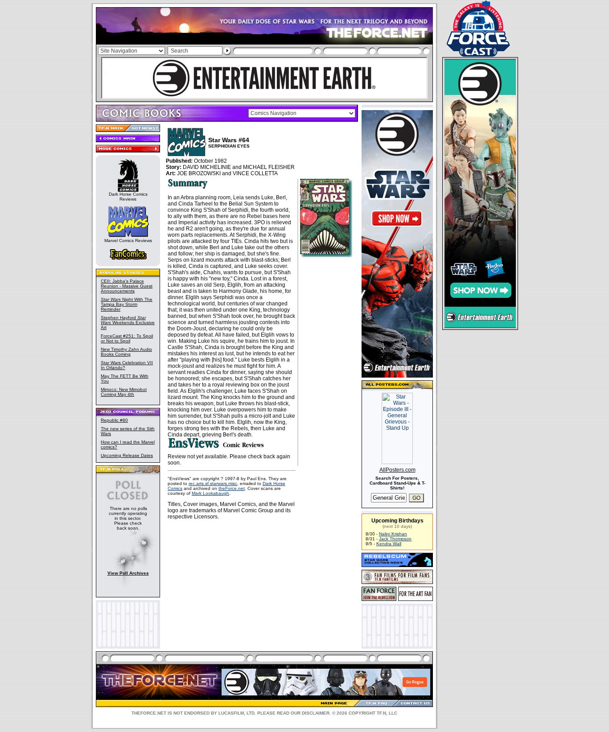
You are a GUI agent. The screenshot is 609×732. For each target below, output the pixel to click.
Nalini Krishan (393, 533)
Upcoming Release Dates (127, 455)
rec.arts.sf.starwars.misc (213, 483)
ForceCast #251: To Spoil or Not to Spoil (127, 338)
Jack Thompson (395, 538)
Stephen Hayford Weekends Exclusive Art (128, 322)
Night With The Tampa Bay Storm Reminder (126, 304)
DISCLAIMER (315, 713)
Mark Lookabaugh (210, 493)
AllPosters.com (397, 470)
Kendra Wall (388, 543)
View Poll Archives (128, 573)
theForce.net (231, 488)
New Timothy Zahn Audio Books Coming (126, 352)
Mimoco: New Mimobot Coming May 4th (124, 392)
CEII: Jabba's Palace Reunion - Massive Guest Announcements (126, 286)
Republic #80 (114, 420)
